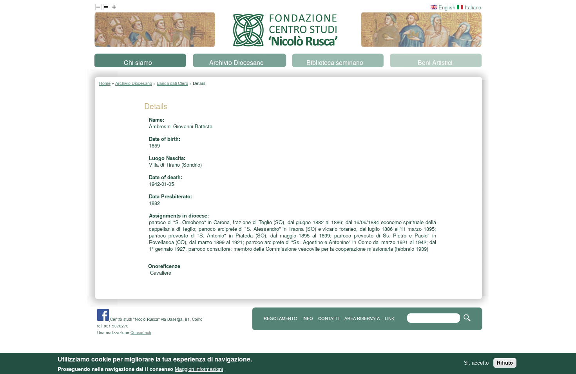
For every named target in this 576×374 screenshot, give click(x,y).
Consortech (140, 332)
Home (104, 83)
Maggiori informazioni (199, 369)
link (389, 318)
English (446, 7)
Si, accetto (476, 363)
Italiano (472, 7)
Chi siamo (138, 62)
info (307, 318)
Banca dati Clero (172, 83)
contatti (328, 318)
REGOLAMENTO (280, 318)
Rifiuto (505, 363)
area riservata (362, 318)
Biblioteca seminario (334, 62)
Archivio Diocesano (236, 62)
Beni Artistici (435, 62)
